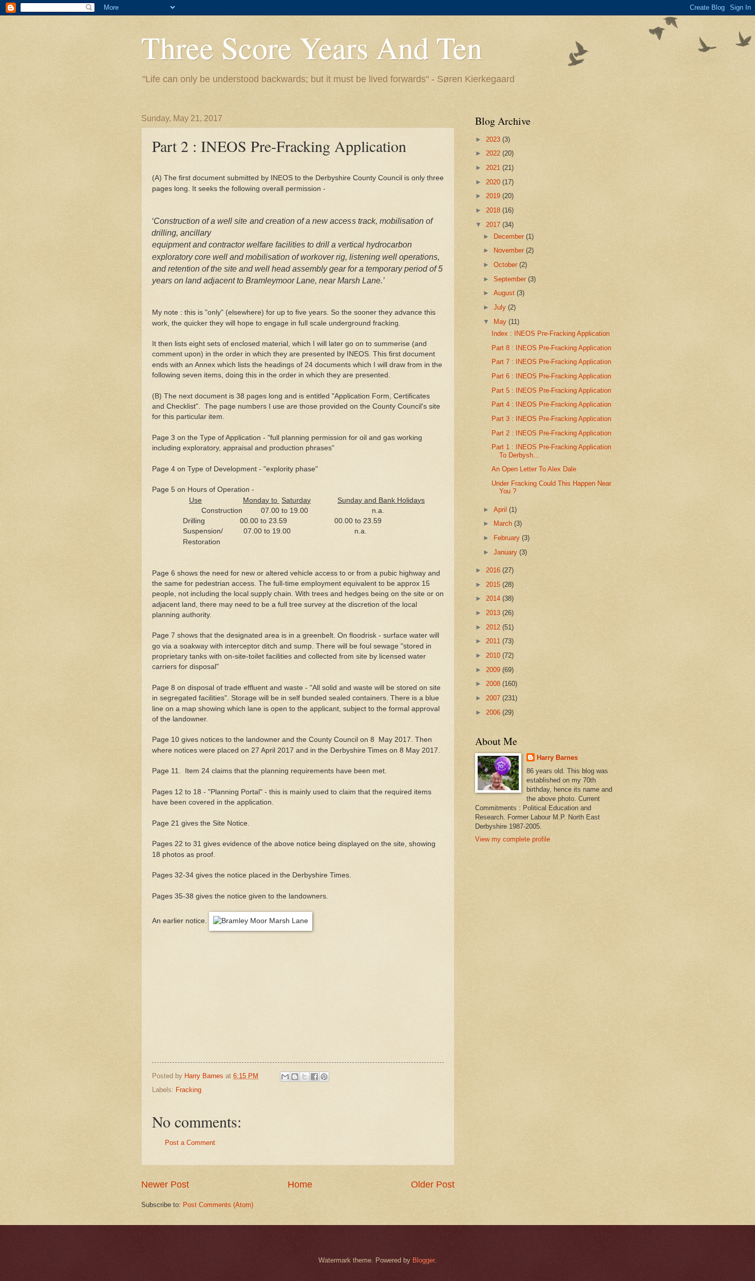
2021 (494, 167)
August (505, 293)
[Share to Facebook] (314, 1077)
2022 (494, 153)
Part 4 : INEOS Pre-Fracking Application (551, 404)
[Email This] (285, 1077)
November (510, 250)
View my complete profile (512, 839)
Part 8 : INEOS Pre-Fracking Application (551, 348)
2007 (494, 698)
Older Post (433, 1184)
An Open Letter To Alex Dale (534, 469)
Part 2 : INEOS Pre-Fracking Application (551, 433)
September (511, 279)
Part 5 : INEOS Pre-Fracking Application (551, 390)
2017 (494, 224)
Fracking (188, 1090)
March (504, 523)
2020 (494, 182)
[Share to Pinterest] (324, 1077)
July (501, 307)
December (510, 236)
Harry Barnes (557, 757)
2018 (494, 210)
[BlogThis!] (295, 1077)
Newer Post (165, 1184)
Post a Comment (190, 1142)
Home (300, 1184)
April (501, 509)
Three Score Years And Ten (311, 47)
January (506, 552)
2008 (494, 683)
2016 (494, 570)
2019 (494, 196)
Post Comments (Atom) (218, 1205)
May (501, 322)
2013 (494, 613)
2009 (494, 670)
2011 (494, 641)
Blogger (423, 1260)
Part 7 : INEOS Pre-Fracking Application (551, 362)
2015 (494, 584)
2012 (494, 627)
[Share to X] (304, 1077)
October (506, 265)
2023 (494, 139)
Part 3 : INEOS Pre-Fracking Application (551, 419)
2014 (494, 598)
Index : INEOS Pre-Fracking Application (551, 333)
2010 (494, 655)
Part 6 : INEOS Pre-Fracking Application (551, 376)
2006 (494, 712)
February (508, 538)
